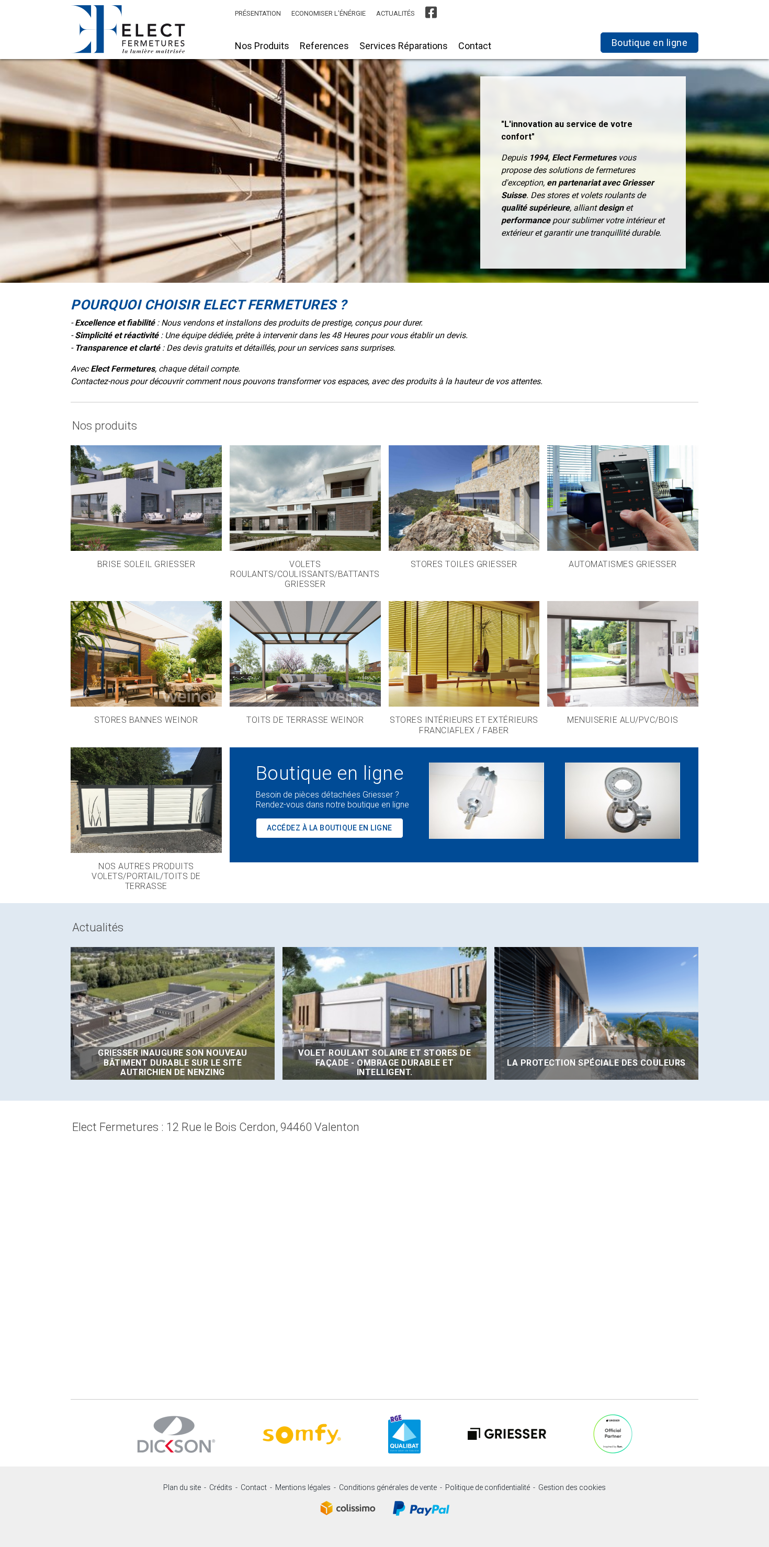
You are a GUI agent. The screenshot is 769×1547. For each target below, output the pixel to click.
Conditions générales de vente (388, 1487)
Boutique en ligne (650, 42)
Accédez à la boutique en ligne (329, 828)
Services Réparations (403, 45)
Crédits (220, 1487)
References (324, 45)
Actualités (395, 13)
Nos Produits (262, 45)
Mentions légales (303, 1487)
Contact (474, 45)
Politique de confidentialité (487, 1487)
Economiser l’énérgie (328, 13)
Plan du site (182, 1487)
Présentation (258, 13)
